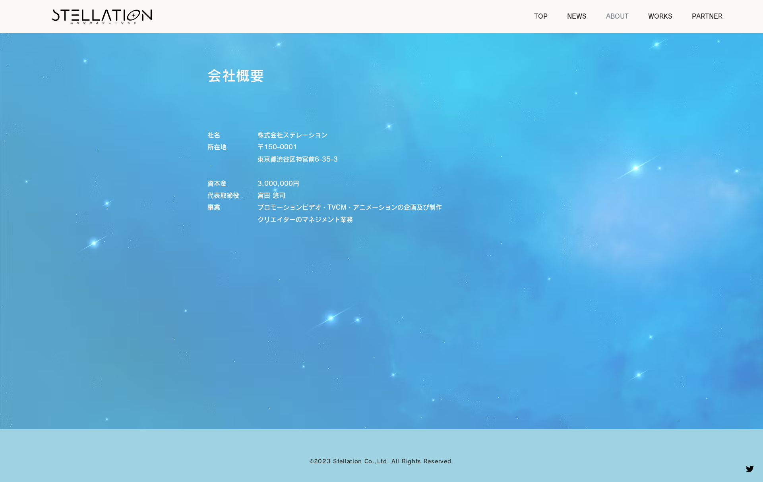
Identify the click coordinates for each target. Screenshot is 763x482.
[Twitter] (750, 469)
